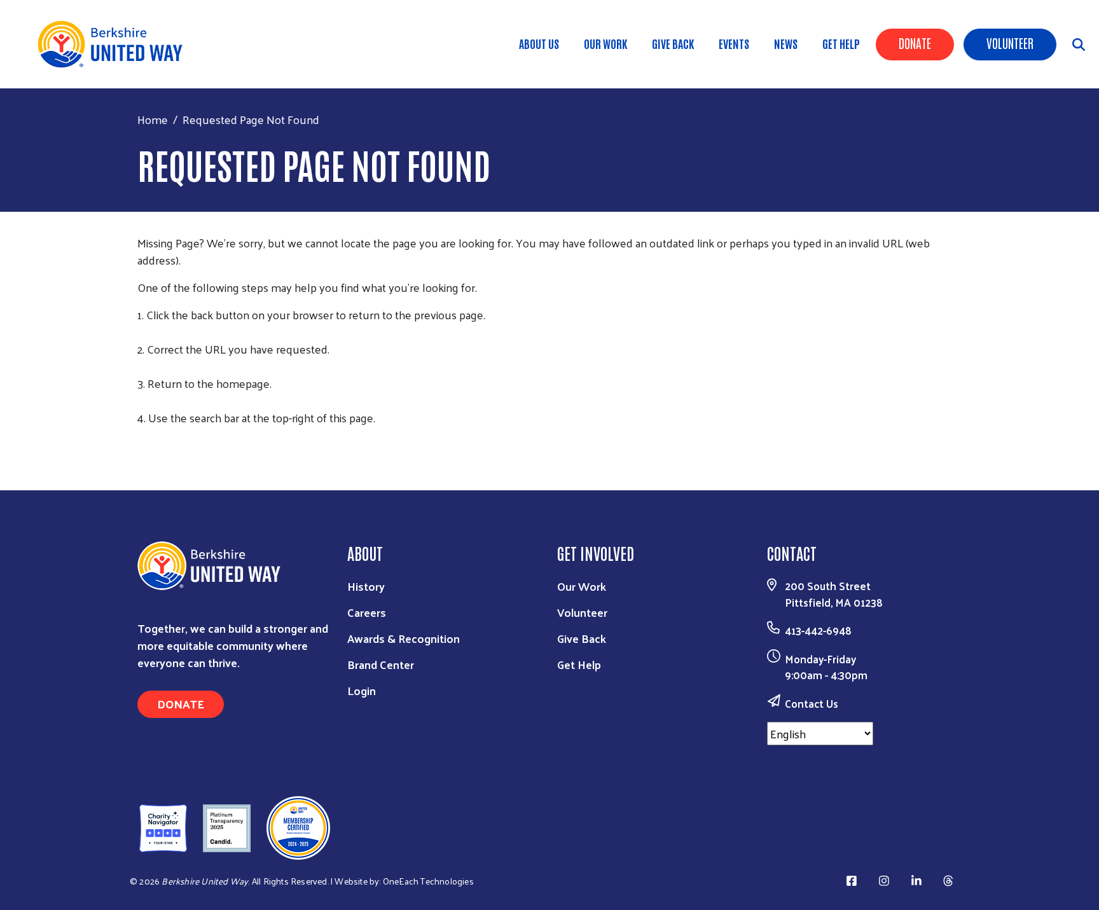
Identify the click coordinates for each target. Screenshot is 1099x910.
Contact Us (811, 703)
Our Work (605, 43)
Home (152, 119)
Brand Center (380, 664)
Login (361, 690)
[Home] (114, 44)
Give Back (673, 43)
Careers (366, 612)
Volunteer (1009, 42)
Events (734, 43)
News (786, 43)
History (366, 586)
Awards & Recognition (403, 638)
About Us (539, 43)
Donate (915, 42)
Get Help (841, 43)
